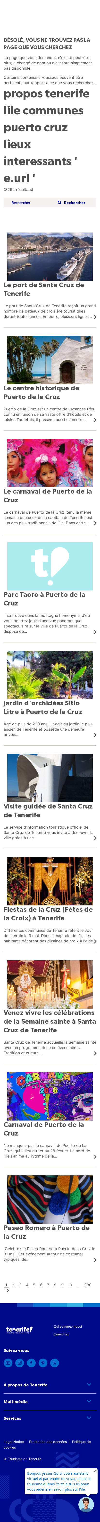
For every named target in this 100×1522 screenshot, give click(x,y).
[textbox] (33, 202)
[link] (50, 276)
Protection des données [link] (48, 1442)
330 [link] (88, 1284)
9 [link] (62, 1284)
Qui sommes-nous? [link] (68, 1326)
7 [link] (48, 1284)
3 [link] (20, 1284)
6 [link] (41, 1284)
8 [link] (55, 1284)
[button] (71, 202)
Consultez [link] (61, 1334)
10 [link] (70, 1284)
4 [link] (27, 1284)
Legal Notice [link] (14, 1442)
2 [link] (13, 1284)
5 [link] (34, 1284)
